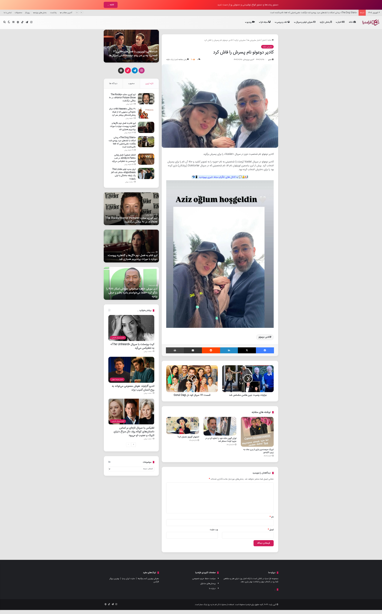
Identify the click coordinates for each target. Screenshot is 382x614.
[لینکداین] (229, 350)
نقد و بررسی (282, 22)
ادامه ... (110, 5)
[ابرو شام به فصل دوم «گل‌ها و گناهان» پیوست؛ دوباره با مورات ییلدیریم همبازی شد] (146, 127)
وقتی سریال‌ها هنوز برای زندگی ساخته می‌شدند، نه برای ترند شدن (131, 57)
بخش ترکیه (325, 22)
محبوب (131, 83)
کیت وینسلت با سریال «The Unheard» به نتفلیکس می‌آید (132, 346)
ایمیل (271, 529)
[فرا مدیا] (370, 22)
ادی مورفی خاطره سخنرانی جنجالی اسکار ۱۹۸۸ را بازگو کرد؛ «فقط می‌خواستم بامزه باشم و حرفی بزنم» (131, 292)
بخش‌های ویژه (40, 12)
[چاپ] (175, 350)
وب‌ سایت (214, 529)
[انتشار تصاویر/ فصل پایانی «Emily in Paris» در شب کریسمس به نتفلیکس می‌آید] (146, 159)
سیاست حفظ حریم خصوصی (204, 578)
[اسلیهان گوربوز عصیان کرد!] (182, 425)
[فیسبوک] (265, 350)
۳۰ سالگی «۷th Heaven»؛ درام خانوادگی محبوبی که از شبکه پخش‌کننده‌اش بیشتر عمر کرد (122, 112)
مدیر (269, 59)
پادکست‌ (53, 12)
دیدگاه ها (113, 83)
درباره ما (212, 588)
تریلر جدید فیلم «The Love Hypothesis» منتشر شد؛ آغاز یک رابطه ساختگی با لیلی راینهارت (123, 174)
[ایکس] (247, 350)
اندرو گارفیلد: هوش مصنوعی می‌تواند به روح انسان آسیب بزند (133, 388)
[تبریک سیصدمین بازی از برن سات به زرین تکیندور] (257, 432)
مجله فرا (264, 22)
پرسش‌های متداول (208, 583)
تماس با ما (8, 12)
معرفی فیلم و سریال (304, 22)
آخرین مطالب (67, 12)
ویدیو (249, 22)
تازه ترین (149, 83)
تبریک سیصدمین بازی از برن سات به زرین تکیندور (258, 451)
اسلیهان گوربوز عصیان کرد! (188, 437)
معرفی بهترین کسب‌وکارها (148, 578)
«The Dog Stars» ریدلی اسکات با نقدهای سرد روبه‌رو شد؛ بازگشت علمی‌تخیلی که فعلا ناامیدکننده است (313, 12)
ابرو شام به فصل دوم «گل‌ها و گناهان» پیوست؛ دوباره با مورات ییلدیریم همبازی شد (123, 126)
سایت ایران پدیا (128, 578)
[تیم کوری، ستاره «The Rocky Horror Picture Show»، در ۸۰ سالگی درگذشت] (146, 98)
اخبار (340, 22)
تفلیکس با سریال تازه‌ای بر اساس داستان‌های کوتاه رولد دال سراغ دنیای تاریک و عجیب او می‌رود (134, 432)
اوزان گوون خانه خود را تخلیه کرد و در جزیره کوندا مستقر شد (220, 440)
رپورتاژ (27, 12)
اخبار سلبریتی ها (253, 40)
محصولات (18, 12)
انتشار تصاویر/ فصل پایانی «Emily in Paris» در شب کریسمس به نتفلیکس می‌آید (124, 158)
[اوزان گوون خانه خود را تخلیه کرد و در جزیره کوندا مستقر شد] (220, 426)
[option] (130, 46)
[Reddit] (211, 350)
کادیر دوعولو (264, 337)
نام (272, 517)
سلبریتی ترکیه (239, 40)
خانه (351, 22)
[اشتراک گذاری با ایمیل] (193, 350)
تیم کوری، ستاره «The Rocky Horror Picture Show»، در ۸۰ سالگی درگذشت (122, 98)
